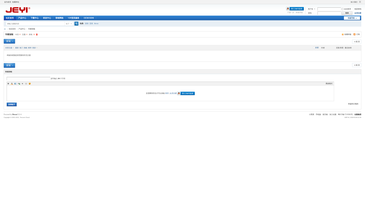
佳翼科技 (5, 29)
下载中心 (35, 18)
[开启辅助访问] (349, 2)
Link (19, 83)
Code (26, 83)
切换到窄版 (359, 2)
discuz (96, 23)
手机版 (318, 114)
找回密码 (357, 9)
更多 (34, 48)
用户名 (310, 9)
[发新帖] (9, 41)
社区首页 (10, 18)
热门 (21, 48)
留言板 (325, 114)
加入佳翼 (332, 114)
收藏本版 (348, 34)
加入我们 (354, 2)
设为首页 (7, 2)
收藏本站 (15, 2)
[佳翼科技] (18, 14)
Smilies (29, 83)
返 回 (358, 42)
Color (11, 83)
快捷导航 (351, 18)
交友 (91, 23)
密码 (310, 13)
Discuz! (15, 114)
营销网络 (59, 18)
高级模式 (329, 84)
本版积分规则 (353, 104)
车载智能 (31, 29)
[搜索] (76, 23)
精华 (30, 48)
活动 (86, 23)
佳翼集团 (357, 114)
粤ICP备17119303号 (345, 114)
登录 (167, 93)
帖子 (67, 24)
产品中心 (22, 18)
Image (15, 83)
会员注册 (357, 13)
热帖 (25, 48)
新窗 (317, 48)
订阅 (358, 34)
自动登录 (347, 9)
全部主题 (8, 48)
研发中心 (47, 18)
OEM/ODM (89, 18)
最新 (17, 48)
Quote (22, 83)
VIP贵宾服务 (73, 18)
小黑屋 (311, 114)
